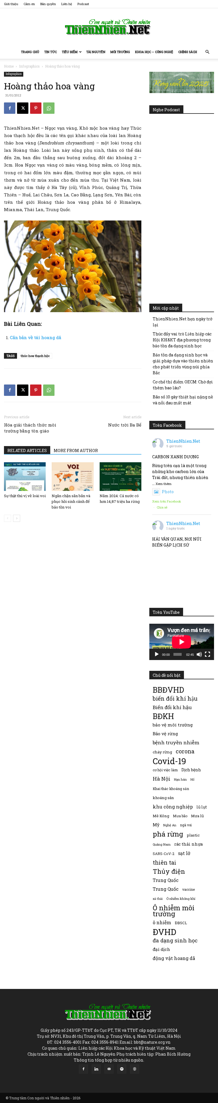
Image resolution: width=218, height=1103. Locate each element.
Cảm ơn (29, 4)
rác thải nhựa (188, 844)
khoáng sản (163, 797)
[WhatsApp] (48, 108)
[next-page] (16, 518)
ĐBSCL (181, 922)
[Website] (134, 1068)
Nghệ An (169, 825)
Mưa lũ (197, 815)
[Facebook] (9, 108)
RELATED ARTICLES (27, 450)
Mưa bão (180, 816)
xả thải (158, 899)
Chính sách (187, 52)
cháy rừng (162, 752)
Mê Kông (161, 815)
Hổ (192, 779)
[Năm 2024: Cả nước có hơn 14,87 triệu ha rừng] (120, 476)
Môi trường (120, 52)
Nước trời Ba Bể (124, 425)
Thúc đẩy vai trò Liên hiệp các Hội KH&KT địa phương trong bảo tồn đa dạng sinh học (182, 339)
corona (185, 751)
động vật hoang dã (174, 958)
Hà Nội (161, 779)
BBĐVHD (168, 690)
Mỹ (156, 824)
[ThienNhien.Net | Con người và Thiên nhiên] (109, 26)
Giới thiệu (11, 4)
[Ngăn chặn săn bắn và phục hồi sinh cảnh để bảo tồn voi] (72, 476)
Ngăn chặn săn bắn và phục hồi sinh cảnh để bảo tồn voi (71, 501)
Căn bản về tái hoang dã (35, 337)
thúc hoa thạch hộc (35, 356)
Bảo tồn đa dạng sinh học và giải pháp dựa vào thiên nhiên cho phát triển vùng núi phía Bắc (183, 363)
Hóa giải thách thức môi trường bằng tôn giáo (30, 428)
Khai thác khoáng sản (171, 788)
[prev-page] (7, 518)
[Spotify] (121, 1068)
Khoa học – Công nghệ (154, 52)
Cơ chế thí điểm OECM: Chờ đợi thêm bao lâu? (183, 384)
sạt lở (184, 853)
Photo (168, 491)
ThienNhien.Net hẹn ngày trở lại (182, 321)
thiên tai (164, 862)
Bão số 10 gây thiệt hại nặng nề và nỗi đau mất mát (183, 400)
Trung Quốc (166, 889)
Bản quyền (48, 4)
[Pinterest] (35, 108)
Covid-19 (169, 761)
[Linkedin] (96, 1068)
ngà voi (186, 825)
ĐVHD (164, 932)
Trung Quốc (166, 880)
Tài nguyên (95, 52)
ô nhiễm (162, 922)
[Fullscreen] (207, 654)
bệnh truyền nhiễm (176, 742)
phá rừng (168, 834)
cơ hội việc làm (165, 770)
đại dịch (161, 949)
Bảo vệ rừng (165, 733)
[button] (207, 52)
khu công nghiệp (173, 807)
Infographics (29, 66)
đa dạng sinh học (175, 941)
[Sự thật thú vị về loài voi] (25, 476)
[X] (22, 108)
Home (9, 66)
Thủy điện (169, 871)
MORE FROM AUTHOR (76, 450)
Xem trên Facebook (166, 501)
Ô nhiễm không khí (180, 898)
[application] (181, 642)
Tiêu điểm (69, 52)
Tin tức (50, 52)
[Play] (157, 654)
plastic (193, 835)
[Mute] (199, 654)
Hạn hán (180, 779)
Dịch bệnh (191, 769)
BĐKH (163, 716)
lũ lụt (201, 807)
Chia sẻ (162, 507)
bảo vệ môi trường (173, 725)
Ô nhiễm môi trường (173, 911)
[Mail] (109, 1068)
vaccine (188, 889)
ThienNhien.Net (183, 441)
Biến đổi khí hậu (172, 707)
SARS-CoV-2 (163, 853)
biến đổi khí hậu (175, 698)
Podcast (83, 4)
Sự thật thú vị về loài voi (25, 495)
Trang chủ (30, 52)
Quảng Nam (162, 844)
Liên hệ (66, 4)
